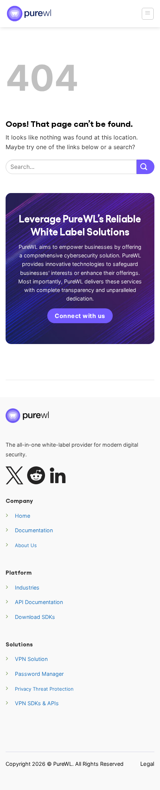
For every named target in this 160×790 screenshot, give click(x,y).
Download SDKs (35, 617)
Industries (27, 587)
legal (147, 763)
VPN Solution (31, 659)
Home (22, 516)
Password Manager (39, 674)
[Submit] (145, 167)
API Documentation (39, 602)
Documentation (34, 530)
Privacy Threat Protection (44, 689)
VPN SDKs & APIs (37, 703)
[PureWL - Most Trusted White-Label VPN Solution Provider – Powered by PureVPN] (30, 13)
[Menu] (148, 14)
